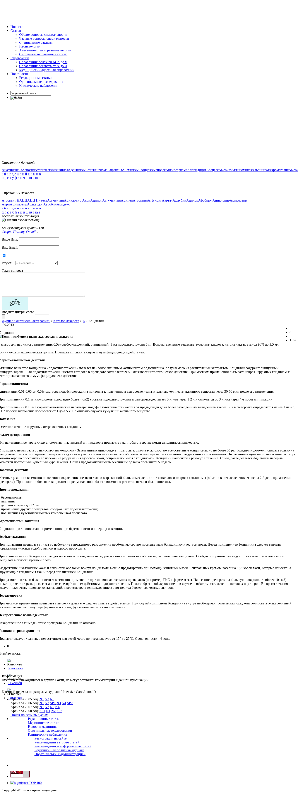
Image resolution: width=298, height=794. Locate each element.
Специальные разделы (36, 42)
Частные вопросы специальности (44, 38)
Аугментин (55, 200)
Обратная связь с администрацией (60, 754)
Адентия (74, 170)
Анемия (128, 170)
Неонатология (29, 46)
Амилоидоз (142, 170)
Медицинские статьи (43, 722)
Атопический (45, 170)
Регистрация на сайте (50, 738)
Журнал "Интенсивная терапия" (26, 321)
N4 (64, 703)
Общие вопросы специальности (43, 34)
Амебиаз (225, 170)
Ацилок (192, 200)
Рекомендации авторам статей (56, 742)
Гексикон (15, 683)
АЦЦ (23, 200)
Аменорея (158, 170)
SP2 (70, 703)
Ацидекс (63, 204)
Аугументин (111, 200)
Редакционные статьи (35, 78)
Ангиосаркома (176, 170)
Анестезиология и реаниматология (45, 50)
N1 (41, 699)
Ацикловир (221, 200)
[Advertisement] (81, 11)
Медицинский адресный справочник (46, 70)
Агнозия (28, 170)
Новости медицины (42, 726)
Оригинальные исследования (41, 81)
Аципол (96, 200)
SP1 (53, 703)
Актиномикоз (241, 170)
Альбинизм (260, 170)
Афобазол (205, 200)
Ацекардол (35, 204)
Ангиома (100, 170)
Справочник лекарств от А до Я (43, 66)
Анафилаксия (12, 170)
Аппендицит (196, 170)
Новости (16, 27)
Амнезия (87, 170)
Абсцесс (212, 170)
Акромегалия (279, 170)
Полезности (19, 74)
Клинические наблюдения (38, 85)
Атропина (140, 200)
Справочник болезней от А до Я (43, 62)
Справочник (19, 58)
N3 (52, 699)
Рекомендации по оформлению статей (62, 746)
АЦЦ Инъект (37, 200)
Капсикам (15, 668)
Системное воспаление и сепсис (43, 54)
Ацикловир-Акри (77, 200)
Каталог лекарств (66, 321)
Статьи (15, 30)
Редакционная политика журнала (59, 750)
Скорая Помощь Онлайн (19, 232)
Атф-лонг (155, 200)
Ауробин (50, 204)
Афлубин (179, 200)
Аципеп (127, 200)
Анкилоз (61, 170)
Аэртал (167, 200)
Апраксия (114, 170)
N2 (47, 699)
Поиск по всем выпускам (29, 715)
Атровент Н (10, 200)
